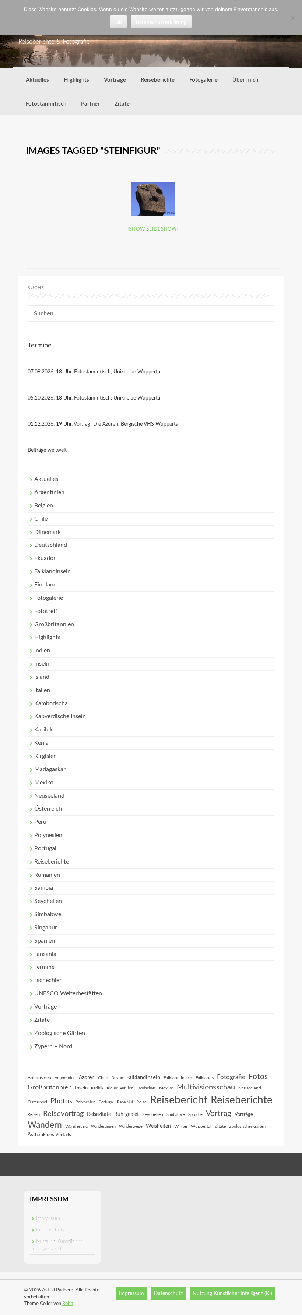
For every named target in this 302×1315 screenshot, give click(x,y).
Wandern (45, 1125)
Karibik (43, 730)
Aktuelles (37, 80)
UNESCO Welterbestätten (68, 993)
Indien (42, 650)
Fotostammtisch (46, 104)
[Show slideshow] (153, 229)
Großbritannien (54, 624)
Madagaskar (50, 769)
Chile (41, 519)
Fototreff (45, 611)
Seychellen (48, 901)
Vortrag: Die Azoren (96, 424)
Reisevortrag (63, 1113)
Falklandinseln (52, 571)
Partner (90, 104)
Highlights (76, 80)
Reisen (34, 1115)
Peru (40, 822)
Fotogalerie (203, 80)
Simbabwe (47, 914)
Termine (44, 967)
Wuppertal (201, 1126)
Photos (61, 1101)
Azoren (87, 1077)
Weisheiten (158, 1126)
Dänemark (47, 532)
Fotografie (231, 1077)
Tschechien (48, 980)
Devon (117, 1078)
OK (118, 22)
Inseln (41, 664)
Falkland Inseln (178, 1077)
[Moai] (153, 199)
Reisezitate (99, 1114)
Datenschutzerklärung (161, 22)
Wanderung (76, 1126)
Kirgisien (45, 756)
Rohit (67, 1303)
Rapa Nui (125, 1102)
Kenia (41, 743)
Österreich (48, 809)
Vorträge (115, 80)
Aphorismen (39, 1077)
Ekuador (45, 558)
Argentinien (49, 492)
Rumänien (47, 875)
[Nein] (292, 17)
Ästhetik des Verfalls (49, 1134)
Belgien (43, 505)
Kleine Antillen (120, 1088)
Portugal (45, 848)
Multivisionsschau (206, 1087)
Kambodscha (51, 703)
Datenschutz (50, 1230)
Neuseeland (49, 796)
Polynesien (48, 835)
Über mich (245, 80)
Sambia (43, 888)
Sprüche (195, 1115)
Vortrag (218, 1113)
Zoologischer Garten (247, 1126)
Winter (180, 1126)
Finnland (45, 585)
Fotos (258, 1077)
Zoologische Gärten (59, 1033)
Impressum (48, 1218)
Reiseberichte (158, 80)
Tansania (45, 954)
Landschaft (146, 1088)
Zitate (122, 104)
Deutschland (50, 545)
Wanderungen (103, 1126)
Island (41, 677)
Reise (141, 1102)
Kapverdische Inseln (60, 716)
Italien (42, 690)
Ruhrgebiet (126, 1114)
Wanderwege (131, 1126)
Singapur (45, 928)
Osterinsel (37, 1102)
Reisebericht (178, 1100)
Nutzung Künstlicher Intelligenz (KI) (232, 1293)
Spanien (44, 941)
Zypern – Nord (53, 1046)
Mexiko (43, 783)
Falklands (205, 1077)
